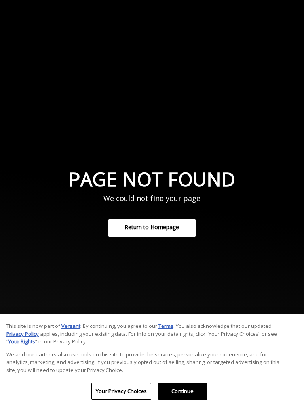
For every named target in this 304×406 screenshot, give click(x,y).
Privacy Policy (22, 333)
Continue (182, 391)
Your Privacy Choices (121, 391)
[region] (152, 360)
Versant (70, 325)
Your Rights (21, 341)
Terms (165, 325)
